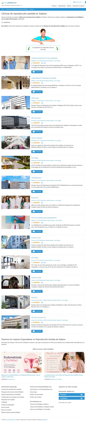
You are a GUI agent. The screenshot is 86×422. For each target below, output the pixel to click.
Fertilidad (4, 402)
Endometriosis (11, 379)
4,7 (32, 202)
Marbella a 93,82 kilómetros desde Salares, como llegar (46, 160)
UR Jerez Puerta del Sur (38, 317)
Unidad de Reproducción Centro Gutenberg (44, 58)
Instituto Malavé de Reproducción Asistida (43, 78)
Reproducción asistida (56, 379)
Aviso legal (33, 392)
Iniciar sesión (78, 2)
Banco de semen (6, 410)
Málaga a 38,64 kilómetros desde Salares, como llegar (45, 80)
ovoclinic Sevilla (36, 277)
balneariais (44, 419)
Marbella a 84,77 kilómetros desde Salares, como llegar (46, 140)
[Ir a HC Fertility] (42, 162)
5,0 (32, 63)
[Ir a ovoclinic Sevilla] (42, 282)
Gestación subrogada (7, 404)
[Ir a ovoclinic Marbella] (42, 142)
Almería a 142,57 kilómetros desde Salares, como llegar (46, 200)
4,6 (32, 282)
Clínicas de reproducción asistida (11, 389)
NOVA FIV (34, 297)
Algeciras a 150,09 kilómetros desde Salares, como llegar (46, 220)
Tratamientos (62, 6)
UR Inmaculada (36, 118)
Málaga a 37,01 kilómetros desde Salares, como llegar (45, 60)
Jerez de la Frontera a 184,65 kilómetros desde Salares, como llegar (49, 300)
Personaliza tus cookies (65, 402)
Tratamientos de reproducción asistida (12, 397)
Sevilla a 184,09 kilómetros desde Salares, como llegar (45, 280)
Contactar (38, 71)
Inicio (2, 9)
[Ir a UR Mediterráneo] (42, 182)
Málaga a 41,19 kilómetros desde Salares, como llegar (45, 100)
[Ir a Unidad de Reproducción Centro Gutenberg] (42, 63)
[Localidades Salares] (72, 398)
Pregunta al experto (78, 6)
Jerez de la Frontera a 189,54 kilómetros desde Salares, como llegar (49, 320)
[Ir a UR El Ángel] (42, 103)
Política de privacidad (36, 394)
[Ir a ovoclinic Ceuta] (42, 242)
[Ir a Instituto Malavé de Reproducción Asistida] (42, 83)
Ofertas (69, 6)
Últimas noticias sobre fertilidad (10, 412)
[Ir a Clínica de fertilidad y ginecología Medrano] (42, 222)
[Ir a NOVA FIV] (42, 302)
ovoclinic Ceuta (36, 237)
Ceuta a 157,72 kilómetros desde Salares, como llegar (45, 260)
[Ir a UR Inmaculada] (42, 122)
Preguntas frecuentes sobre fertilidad (12, 392)
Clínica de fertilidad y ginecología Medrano (44, 217)
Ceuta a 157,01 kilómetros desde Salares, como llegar (45, 240)
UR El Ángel (35, 98)
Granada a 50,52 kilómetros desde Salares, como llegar (46, 120)
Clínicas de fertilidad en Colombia (40, 409)
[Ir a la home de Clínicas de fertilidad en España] (11, 3)
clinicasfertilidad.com (10, 419)
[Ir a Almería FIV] (42, 202)
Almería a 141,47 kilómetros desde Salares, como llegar (46, 180)
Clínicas (54, 6)
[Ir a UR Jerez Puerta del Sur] (42, 322)
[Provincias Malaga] (72, 394)
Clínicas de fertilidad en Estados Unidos (42, 407)
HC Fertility (34, 158)
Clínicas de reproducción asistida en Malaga (17, 9)
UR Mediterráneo (36, 178)
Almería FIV (34, 198)
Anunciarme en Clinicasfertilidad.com (41, 389)
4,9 (32, 182)
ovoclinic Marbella (36, 138)
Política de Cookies (36, 397)
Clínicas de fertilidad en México (39, 404)
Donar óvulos (5, 407)
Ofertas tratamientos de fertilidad (11, 394)
